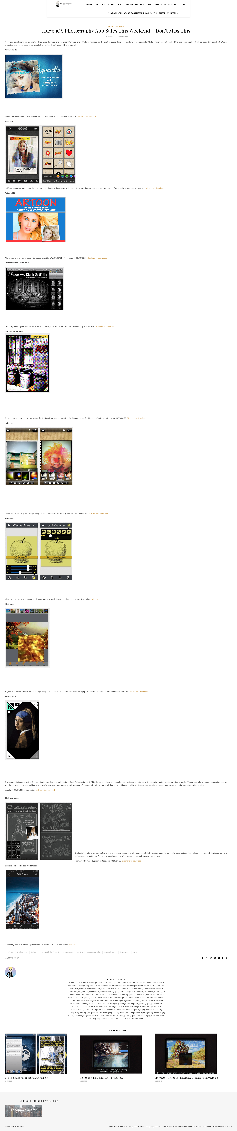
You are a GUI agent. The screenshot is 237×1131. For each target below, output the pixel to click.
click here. (95, 599)
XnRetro (135, 952)
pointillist (80, 952)
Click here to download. (86, 116)
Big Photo (10, 952)
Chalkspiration (22, 952)
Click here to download (104, 326)
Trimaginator (124, 952)
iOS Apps (112, 26)
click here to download (45, 790)
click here (73, 944)
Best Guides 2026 (105, 4)
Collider (34, 952)
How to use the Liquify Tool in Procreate (101, 1077)
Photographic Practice (131, 4)
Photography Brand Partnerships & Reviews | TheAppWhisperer (143, 13)
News (89, 4)
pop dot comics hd (93, 952)
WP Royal (20, 1126)
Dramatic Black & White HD (49, 952)
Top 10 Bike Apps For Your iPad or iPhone (27, 1077)
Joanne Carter (68, 952)
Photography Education (162, 4)
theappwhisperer (110, 952)
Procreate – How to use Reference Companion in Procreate (186, 1077)
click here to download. (97, 258)
